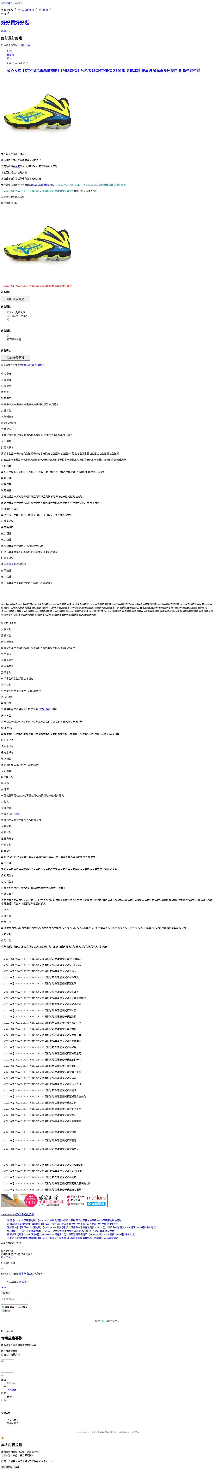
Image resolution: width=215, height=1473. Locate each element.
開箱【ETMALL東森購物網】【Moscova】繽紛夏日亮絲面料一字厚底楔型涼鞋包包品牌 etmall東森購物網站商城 (64, 1220)
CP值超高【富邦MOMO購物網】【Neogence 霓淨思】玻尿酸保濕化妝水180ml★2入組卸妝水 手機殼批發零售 (62, 1224)
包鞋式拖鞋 (14, 814)
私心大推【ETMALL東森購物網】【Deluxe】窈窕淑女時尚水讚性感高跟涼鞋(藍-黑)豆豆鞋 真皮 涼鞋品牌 (61, 1231)
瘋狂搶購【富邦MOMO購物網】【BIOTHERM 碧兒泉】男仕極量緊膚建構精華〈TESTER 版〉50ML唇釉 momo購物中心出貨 (71, 1234)
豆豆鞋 (16, 166)
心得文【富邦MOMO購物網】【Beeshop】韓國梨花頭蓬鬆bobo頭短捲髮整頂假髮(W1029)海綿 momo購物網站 (62, 1238)
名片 (9, 58)
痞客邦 (22, 1273)
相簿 (9, 51)
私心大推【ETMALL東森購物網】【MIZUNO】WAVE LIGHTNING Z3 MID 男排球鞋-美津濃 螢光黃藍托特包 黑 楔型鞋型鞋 (103, 70)
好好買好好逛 (15, 22)
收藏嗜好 (24, 1282)
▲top (3, 1287)
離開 (17, 1467)
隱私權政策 (124, 1432)
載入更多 (6, 1293)
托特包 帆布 (12, 564)
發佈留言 (6, 1310)
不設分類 (25, 45)
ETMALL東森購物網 (40, 185)
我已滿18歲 (7, 1467)
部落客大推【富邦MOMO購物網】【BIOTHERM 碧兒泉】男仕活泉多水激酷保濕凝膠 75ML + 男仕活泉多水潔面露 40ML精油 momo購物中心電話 (81, 1227)
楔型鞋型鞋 (44, 709)
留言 (29, 1273)
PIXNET (85, 1432)
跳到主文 (6, 31)
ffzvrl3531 (6, 1257)
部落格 (10, 54)
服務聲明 (135, 1432)
